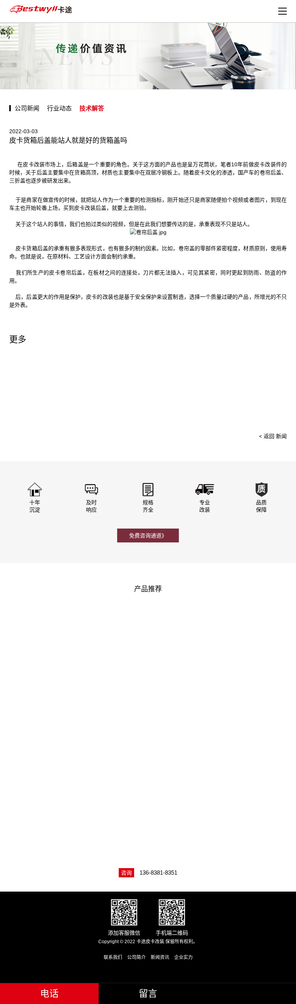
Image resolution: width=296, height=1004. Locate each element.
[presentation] (270, 389)
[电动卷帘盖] (77, 654)
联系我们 (113, 957)
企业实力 (183, 957)
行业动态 (59, 108)
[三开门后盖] (220, 654)
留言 (148, 993)
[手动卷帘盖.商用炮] (77, 771)
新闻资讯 (160, 957)
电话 (49, 993)
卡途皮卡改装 (42, 10)
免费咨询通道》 (148, 535)
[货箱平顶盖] (220, 771)
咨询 (126, 873)
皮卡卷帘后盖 (65, 272)
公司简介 (136, 957)
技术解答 (91, 108)
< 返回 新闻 (273, 436)
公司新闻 (27, 108)
